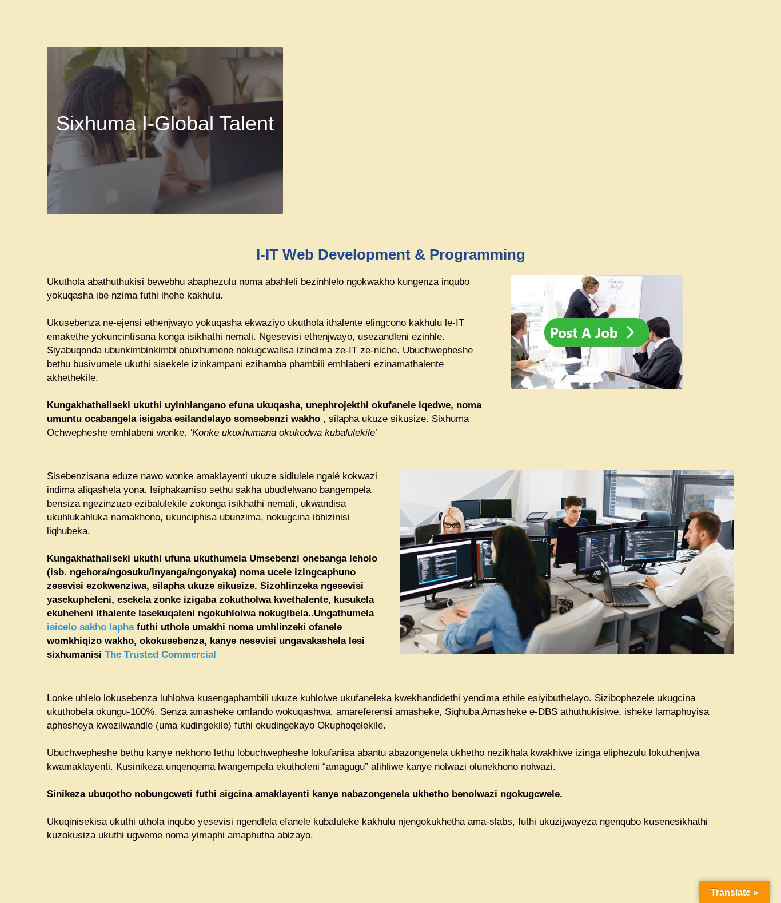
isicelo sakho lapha (90, 627)
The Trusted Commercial (160, 654)
